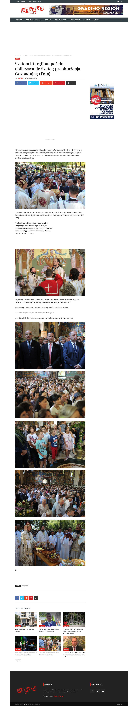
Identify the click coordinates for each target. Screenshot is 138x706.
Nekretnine (75, 20)
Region (48, 20)
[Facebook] (114, 1)
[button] (120, 20)
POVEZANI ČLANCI (22, 608)
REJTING (20, 78)
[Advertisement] (69, 37)
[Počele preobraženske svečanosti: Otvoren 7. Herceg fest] (50, 643)
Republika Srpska (33, 20)
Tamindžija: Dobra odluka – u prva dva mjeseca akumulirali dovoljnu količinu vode (74, 654)
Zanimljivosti (60, 20)
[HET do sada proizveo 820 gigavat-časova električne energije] (50, 619)
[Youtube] (121, 1)
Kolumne (86, 20)
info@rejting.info (59, 696)
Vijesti (19, 20)
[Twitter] (118, 1)
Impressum (120, 704)
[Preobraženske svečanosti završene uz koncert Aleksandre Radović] (26, 643)
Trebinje (25, 55)
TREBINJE (25, 585)
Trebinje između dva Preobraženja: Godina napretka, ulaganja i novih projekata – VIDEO (73, 631)
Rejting (96, 20)
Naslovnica (18, 55)
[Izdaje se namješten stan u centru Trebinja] (26, 619)
